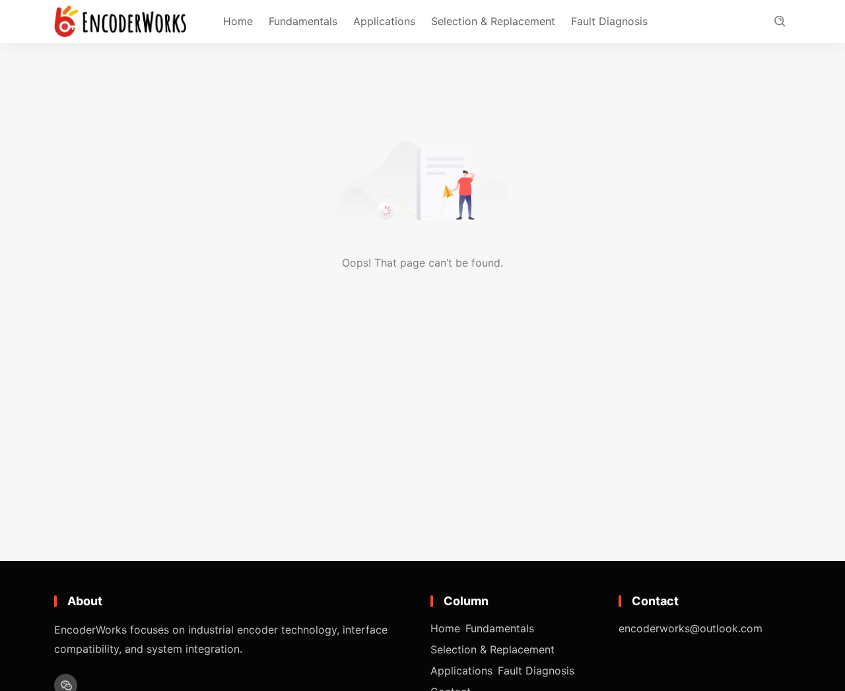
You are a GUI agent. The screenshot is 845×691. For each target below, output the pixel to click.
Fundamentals (303, 21)
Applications (384, 21)
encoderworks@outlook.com (690, 628)
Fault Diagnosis (609, 21)
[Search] (779, 21)
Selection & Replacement (493, 21)
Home (238, 21)
